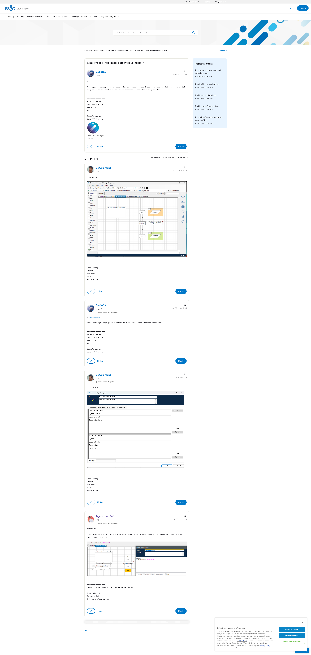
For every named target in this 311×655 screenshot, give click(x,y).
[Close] (302, 622)
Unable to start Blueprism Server (207, 106)
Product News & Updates (57, 16)
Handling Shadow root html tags (207, 84)
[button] (91, 146)
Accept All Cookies (291, 629)
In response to (107, 312)
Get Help (20, 16)
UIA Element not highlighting (205, 95)
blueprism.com (220, 2)
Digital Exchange (202, 76)
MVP (95, 16)
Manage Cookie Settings (292, 641)
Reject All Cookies (291, 635)
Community (9, 16)
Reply (181, 146)
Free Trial (207, 2)
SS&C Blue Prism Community (94, 50)
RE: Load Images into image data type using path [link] (148, 50)
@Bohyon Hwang (95, 317)
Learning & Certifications (81, 16)
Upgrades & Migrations (110, 16)
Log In (303, 8)
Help (291, 8)
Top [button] (88, 631)
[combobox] (164, 32)
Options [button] (222, 50)
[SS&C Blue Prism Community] (17, 8)
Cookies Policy (242, 641)
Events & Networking (35, 16)
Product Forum (122, 50)
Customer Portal (192, 2)
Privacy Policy (265, 645)
